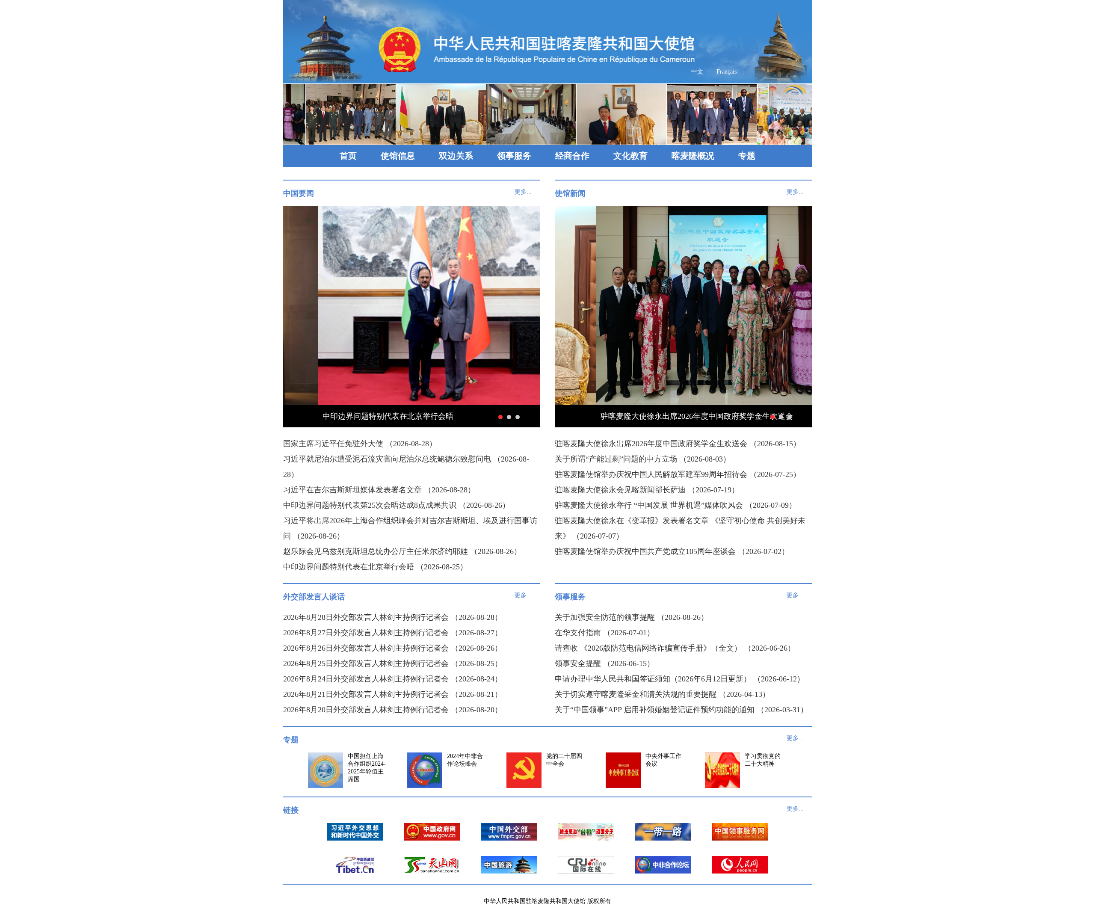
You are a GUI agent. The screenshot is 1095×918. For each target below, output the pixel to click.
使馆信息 (398, 155)
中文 (697, 71)
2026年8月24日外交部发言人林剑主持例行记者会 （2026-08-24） (392, 679)
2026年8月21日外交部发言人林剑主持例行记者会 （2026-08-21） (392, 694)
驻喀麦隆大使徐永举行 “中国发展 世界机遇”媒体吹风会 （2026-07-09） (675, 505)
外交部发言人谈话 (314, 596)
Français (726, 71)
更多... (523, 192)
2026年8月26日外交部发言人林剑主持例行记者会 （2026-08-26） (392, 648)
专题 (746, 155)
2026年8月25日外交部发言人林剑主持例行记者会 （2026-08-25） (392, 663)
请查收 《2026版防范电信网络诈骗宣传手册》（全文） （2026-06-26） (675, 648)
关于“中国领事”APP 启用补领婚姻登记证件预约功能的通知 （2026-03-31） (681, 709)
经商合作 (572, 155)
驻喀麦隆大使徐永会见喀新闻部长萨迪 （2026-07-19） (647, 490)
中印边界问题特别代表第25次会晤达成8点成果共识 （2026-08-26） (396, 505)
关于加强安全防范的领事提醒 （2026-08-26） (631, 617)
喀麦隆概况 (693, 155)
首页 (348, 155)
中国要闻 (298, 193)
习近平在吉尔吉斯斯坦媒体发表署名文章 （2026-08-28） (379, 490)
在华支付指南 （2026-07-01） (604, 632)
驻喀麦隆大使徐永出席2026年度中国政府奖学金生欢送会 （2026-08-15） (678, 443)
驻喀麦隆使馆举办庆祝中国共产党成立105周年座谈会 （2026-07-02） (672, 551)
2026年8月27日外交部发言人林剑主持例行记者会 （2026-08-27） (392, 632)
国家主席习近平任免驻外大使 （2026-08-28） (360, 443)
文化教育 (630, 155)
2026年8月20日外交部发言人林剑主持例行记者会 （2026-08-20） (392, 709)
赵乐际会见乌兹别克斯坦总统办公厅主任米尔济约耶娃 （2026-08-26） (402, 551)
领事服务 (514, 155)
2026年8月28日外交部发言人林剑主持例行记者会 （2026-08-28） (392, 617)
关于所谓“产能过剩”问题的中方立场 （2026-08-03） (643, 459)
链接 (291, 810)
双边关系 (456, 155)
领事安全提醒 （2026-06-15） (604, 663)
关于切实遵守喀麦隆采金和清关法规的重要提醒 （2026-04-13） (662, 694)
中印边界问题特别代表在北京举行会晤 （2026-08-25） (375, 567)
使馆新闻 (570, 193)
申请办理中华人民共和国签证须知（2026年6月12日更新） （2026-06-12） (680, 679)
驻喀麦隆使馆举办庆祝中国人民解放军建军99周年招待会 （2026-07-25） (678, 474)
